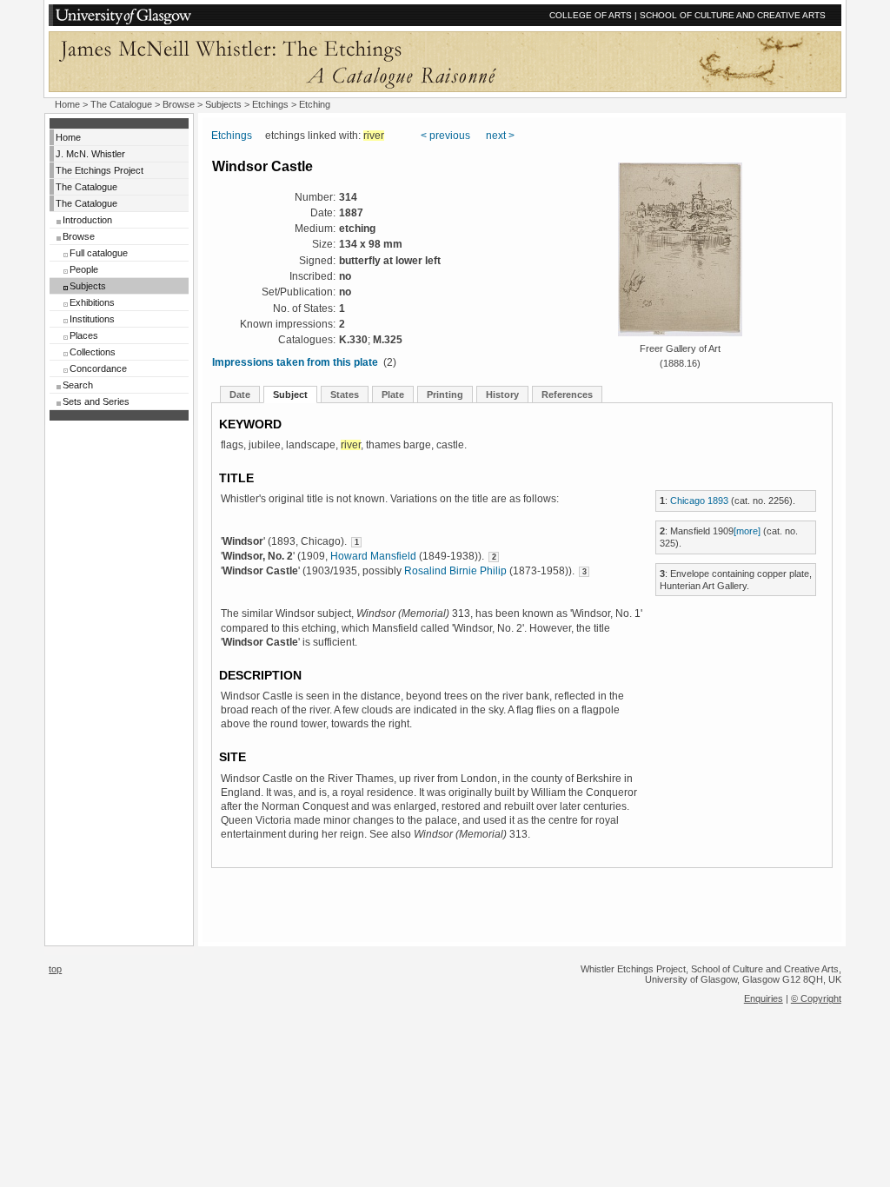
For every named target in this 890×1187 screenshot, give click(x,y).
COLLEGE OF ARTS (590, 15)
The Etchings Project (99, 170)
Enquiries (763, 998)
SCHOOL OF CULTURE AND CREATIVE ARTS (733, 15)
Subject (290, 394)
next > (500, 135)
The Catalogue (121, 104)
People (84, 269)
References (567, 394)
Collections (93, 352)
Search (78, 385)
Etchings (270, 104)
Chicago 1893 (699, 500)
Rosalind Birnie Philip (455, 571)
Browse (79, 236)
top (55, 969)
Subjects (88, 286)
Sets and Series (96, 401)
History (502, 394)
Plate (393, 394)
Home (67, 104)
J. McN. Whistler (90, 154)
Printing (445, 394)
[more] (747, 531)
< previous (445, 135)
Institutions (92, 319)
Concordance (98, 368)
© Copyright (816, 998)
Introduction (87, 220)
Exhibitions (92, 302)
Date (239, 394)
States (344, 394)
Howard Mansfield (373, 556)
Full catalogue (99, 253)
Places (84, 335)
